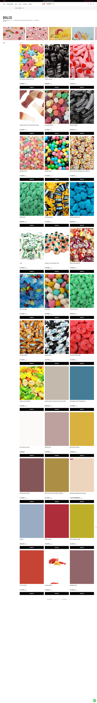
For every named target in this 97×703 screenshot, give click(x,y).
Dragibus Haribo (48, 171)
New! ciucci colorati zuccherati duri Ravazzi (54, 493)
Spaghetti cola (48, 447)
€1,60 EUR (22, 452)
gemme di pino (22, 217)
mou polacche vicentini (74, 447)
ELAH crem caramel (23, 355)
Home (16, 8)
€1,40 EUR (23, 406)
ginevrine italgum (23, 171)
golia (21, 263)
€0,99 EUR (48, 83)
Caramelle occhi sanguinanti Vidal (52, 263)
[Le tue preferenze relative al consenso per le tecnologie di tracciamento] (96, 527)
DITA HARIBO (72, 79)
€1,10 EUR (48, 129)
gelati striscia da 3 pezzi (24, 447)
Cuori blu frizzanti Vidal (75, 217)
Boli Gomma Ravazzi (49, 125)
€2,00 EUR (23, 544)
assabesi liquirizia (48, 79)
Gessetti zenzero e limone (75, 539)
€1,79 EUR (23, 267)
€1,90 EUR (48, 313)
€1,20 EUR (23, 129)
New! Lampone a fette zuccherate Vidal (78, 401)
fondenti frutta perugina (25, 401)
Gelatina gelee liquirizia (25, 493)
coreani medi (47, 309)
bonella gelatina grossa (75, 263)
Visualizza (32, 87)
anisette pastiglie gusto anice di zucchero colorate (55, 401)
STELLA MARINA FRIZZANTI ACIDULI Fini (27, 79)
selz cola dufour (23, 585)
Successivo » (64, 599)
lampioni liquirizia (74, 125)
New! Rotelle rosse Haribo (75, 355)
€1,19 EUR (48, 221)
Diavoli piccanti (48, 539)
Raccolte (19, 8)
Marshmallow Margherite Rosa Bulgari (78, 493)
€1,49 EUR (23, 175)
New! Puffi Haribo (23, 309)
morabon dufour (73, 585)
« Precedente (49, 599)
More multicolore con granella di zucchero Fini (80, 171)
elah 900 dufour (48, 355)
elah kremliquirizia (49, 217)
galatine (21, 539)
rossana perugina (48, 585)
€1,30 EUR (23, 83)
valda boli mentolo (74, 309)
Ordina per (21, 42)
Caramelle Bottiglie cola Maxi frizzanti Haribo (29, 125)
